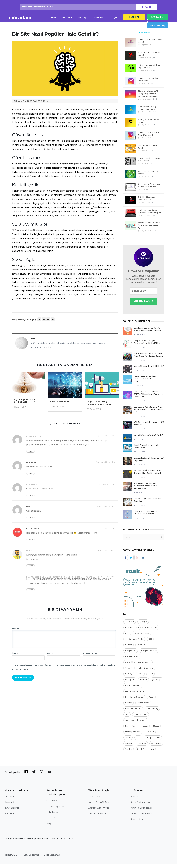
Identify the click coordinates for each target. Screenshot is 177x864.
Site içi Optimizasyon (140, 802)
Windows (142, 743)
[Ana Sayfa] (20, 17)
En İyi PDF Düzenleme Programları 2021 (146, 198)
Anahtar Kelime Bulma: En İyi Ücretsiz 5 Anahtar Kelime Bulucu (149, 225)
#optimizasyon (132, 627)
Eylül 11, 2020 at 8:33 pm (108, 528)
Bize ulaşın (9, 813)
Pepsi (151, 697)
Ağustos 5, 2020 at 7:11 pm (107, 506)
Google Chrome (132, 656)
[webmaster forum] (143, 586)
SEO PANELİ (157, 17)
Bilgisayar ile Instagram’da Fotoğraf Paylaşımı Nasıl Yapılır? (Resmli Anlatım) (148, 93)
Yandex (128, 749)
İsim (15, 653)
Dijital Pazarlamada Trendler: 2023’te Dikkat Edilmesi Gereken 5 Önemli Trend (148, 394)
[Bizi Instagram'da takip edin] (41, 771)
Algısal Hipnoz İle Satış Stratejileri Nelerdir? (25, 401)
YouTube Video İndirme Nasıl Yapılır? (149, 53)
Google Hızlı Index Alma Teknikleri (147, 146)
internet (143, 679)
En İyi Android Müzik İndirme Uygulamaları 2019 (149, 66)
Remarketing (152, 708)
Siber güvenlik (140, 714)
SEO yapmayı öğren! (55, 806)
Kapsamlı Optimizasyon (141, 813)
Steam (156, 726)
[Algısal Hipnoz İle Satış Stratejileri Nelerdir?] (28, 384)
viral (138, 737)
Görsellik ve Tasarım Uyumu (138, 662)
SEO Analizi (67, 18)
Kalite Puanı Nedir (133, 685)
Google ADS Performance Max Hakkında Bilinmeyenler (146, 512)
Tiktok (128, 737)
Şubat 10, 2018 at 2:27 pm (107, 436)
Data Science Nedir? (60, 401)
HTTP (150, 674)
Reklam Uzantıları (133, 708)
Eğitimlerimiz (52, 812)
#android (129, 621)
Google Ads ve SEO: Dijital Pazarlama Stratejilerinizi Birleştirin (148, 341)
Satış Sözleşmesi (31, 855)
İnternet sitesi (90, 653)
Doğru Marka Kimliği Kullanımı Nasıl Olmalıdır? (100, 403)
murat (29, 551)
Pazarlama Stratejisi (134, 697)
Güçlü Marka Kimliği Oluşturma (139, 668)
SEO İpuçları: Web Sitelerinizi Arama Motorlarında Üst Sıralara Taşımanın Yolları (149, 409)
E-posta (52, 653)
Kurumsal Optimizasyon (142, 807)
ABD (127, 633)
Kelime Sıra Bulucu (97, 813)
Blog (48, 823)
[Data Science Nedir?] (65, 386)
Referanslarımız (11, 807)
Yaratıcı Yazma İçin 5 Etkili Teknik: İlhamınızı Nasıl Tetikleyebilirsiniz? (148, 471)
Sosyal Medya (131, 726)
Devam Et (146, 7)
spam (145, 726)
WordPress (156, 743)
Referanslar (98, 18)
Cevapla (30, 451)
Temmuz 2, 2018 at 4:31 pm (106, 462)
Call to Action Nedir (134, 639)
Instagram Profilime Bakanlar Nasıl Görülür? (149, 159)
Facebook (141, 645)
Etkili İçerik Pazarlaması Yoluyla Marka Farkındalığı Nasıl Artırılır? (147, 329)
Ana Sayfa (9, 796)
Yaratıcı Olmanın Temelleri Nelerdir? (149, 366)
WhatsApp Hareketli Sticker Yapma (148, 172)
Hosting (128, 674)
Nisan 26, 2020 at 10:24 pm (107, 484)
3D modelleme (151, 627)
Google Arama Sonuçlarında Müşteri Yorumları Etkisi (149, 185)
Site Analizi (51, 817)
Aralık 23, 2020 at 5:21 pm (107, 550)
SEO (127, 714)
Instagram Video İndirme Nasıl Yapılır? (150, 40)
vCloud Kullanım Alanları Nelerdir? (148, 435)
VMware (128, 743)
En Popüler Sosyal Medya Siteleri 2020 (148, 79)
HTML (140, 674)
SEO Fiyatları (114, 18)
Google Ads (130, 650)
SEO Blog (82, 18)
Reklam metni (143, 703)
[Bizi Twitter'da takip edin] (34, 771)
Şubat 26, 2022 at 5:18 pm (107, 576)
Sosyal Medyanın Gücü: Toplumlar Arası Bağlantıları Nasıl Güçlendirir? (148, 354)
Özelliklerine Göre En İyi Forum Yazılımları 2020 (147, 107)
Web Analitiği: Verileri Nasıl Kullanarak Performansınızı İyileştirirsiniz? (145, 485)
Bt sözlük (31, 484)
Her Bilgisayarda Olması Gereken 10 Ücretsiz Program (149, 211)
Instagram (129, 679)
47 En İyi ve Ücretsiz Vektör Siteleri (148, 120)
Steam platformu (132, 732)
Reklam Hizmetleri (139, 819)
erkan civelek (33, 436)
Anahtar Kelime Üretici (98, 807)
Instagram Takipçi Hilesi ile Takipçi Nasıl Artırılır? (148, 133)
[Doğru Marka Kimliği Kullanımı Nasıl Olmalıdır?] (102, 386)
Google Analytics (149, 650)
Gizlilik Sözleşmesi (52, 855)
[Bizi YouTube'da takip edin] (49, 771)
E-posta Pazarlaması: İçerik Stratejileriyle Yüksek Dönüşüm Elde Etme (149, 379)
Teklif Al (134, 17)
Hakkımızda (9, 802)
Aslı (33, 338)
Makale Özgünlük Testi (99, 802)
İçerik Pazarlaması (145, 749)
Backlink (134, 796)
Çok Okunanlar (143, 33)
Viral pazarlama (153, 737)
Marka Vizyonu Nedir (134, 691)
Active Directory (142, 633)
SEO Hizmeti (51, 18)
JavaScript (156, 679)
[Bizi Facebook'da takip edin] (26, 771)
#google (143, 621)
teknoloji (150, 732)
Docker (128, 645)
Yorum (16, 628)
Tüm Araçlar (94, 796)
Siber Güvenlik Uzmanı (135, 720)
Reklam (128, 703)
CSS (150, 639)
